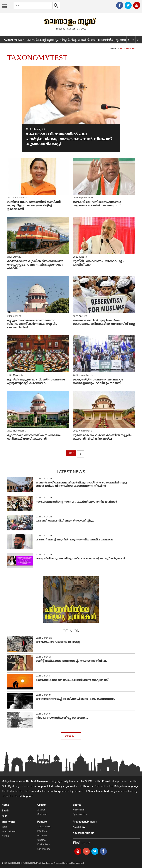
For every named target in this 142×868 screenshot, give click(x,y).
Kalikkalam (78, 809)
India (4, 827)
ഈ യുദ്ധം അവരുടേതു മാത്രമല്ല (58, 642)
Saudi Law (79, 827)
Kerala (5, 836)
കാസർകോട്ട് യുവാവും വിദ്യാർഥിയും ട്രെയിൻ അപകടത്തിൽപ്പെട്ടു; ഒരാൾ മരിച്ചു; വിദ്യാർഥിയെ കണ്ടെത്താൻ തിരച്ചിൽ (82, 484)
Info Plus (42, 831)
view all (71, 736)
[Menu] (4, 7)
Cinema (41, 840)
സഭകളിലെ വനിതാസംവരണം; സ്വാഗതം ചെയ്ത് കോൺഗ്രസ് (97, 203)
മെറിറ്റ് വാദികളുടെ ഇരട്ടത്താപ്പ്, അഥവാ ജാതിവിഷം (71, 661)
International (9, 831)
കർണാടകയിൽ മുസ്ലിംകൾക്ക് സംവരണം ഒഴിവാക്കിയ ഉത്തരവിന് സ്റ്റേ (104, 322)
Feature (42, 821)
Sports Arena (80, 814)
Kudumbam (43, 844)
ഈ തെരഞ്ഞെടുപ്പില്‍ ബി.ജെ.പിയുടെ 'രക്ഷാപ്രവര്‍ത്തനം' (76, 699)
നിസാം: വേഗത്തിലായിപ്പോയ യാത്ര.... (62, 718)
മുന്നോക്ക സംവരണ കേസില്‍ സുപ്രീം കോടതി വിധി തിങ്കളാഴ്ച (102, 437)
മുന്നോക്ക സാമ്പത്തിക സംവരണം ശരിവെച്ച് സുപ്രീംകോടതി (34, 437)
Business (42, 835)
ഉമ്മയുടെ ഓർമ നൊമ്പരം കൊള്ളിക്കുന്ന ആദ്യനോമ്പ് (72, 680)
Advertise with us (83, 833)
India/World (8, 822)
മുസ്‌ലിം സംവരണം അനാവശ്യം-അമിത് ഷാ (98, 263)
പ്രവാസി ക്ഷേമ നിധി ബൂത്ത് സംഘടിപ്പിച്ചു (65, 520)
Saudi (5, 810)
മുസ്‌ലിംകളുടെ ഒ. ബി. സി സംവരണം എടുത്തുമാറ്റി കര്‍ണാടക (36, 381)
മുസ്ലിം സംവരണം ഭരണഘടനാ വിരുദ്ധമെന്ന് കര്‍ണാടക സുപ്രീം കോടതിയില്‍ (32, 324)
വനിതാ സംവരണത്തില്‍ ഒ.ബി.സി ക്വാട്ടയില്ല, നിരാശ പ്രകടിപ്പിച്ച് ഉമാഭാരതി (34, 205)
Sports (77, 805)
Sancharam (43, 849)
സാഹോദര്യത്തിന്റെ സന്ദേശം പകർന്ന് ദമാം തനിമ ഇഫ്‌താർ (77, 502)
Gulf (4, 816)
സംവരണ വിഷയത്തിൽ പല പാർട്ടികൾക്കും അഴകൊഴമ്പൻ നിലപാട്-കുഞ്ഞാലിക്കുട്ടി (69, 139)
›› (80, 454)
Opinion (41, 805)
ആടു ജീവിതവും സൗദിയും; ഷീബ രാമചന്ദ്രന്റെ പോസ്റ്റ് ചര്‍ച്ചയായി (81, 558)
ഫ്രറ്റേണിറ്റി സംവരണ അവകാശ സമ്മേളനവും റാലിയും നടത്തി (98, 381)
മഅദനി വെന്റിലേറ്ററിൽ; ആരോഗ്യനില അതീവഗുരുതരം (74, 539)
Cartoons (42, 814)
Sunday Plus (44, 826)
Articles (41, 809)
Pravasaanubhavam (85, 821)
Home (113, 48)
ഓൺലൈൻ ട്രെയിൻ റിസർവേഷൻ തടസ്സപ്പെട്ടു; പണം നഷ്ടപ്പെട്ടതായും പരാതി (35, 264)
